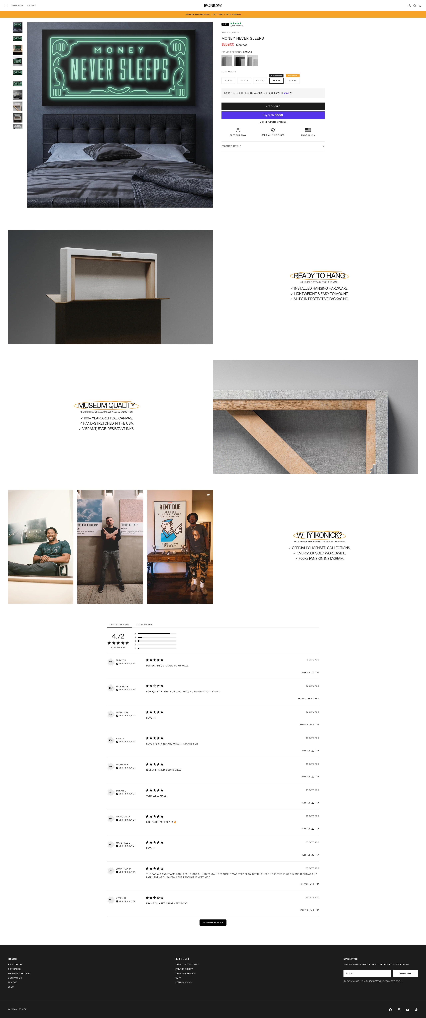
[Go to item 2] (17, 38)
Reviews (12, 982)
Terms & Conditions (187, 964)
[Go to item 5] (17, 72)
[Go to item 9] (17, 118)
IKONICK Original (231, 32)
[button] (155, 633)
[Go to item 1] (17, 27)
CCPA (178, 978)
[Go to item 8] (17, 106)
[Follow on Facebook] (390, 1009)
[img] (125, 663)
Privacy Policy (184, 969)
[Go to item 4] (17, 61)
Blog (11, 987)
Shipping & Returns (19, 973)
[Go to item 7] (17, 95)
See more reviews (213, 922)
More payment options (273, 122)
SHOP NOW (17, 5)
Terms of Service (185, 973)
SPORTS (31, 5)
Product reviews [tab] (119, 625)
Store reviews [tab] (144, 625)
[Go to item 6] (17, 84)
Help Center (15, 964)
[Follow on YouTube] (407, 1009)
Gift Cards (14, 969)
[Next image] (209, 119)
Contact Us (15, 978)
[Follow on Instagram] (399, 1009)
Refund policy (183, 982)
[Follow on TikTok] (416, 1009)
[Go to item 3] (17, 50)
